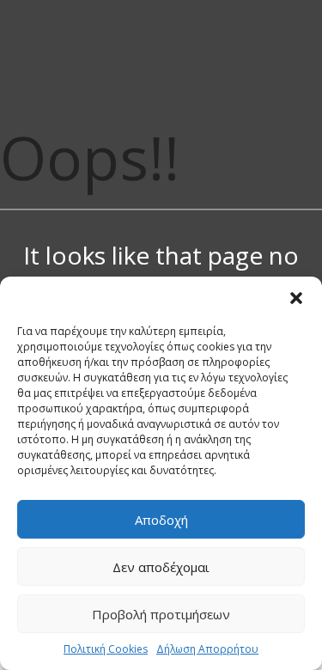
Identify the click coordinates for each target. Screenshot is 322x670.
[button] (296, 298)
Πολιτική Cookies (106, 649)
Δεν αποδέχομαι (161, 567)
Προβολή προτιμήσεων (161, 614)
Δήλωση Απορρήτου (207, 649)
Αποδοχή (161, 519)
